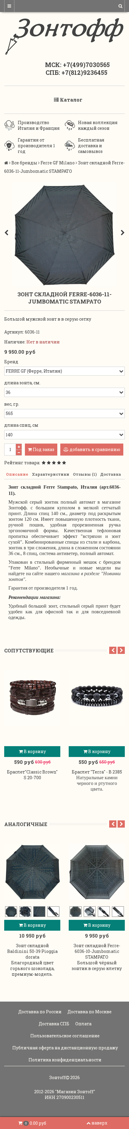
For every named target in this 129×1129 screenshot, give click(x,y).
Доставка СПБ (53, 1024)
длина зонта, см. (22, 383)
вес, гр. (11, 404)
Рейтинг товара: (22, 462)
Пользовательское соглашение (64, 1036)
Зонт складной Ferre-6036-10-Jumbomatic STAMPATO (97, 951)
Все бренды (24, 163)
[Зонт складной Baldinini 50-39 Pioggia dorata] (32, 872)
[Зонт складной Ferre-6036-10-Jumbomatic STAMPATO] (97, 872)
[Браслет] (32, 698)
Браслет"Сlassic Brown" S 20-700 (32, 774)
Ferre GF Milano (57, 163)
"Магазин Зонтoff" (75, 1091)
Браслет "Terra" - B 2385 (97, 772)
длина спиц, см (21, 425)
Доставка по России (39, 1012)
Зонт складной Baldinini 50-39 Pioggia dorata (32, 951)
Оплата (83, 1024)
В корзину (34, 751)
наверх (99, 1123)
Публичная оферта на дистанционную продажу (64, 1048)
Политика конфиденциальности (64, 1060)
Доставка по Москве (89, 1012)
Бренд (11, 362)
